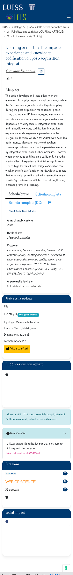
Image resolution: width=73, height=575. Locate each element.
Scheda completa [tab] (48, 194)
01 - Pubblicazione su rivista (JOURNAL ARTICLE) (35, 31)
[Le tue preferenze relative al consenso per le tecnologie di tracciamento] (66, 568)
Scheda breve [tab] (19, 194)
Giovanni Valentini (20, 71)
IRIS (5, 27)
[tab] (50, 203)
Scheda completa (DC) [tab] (25, 203)
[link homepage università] (15, 16)
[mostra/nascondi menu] (69, 16)
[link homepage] (20, 7)
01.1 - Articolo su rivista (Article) (24, 36)
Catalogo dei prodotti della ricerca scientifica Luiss (40, 27)
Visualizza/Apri (18, 348)
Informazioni (18, 433)
